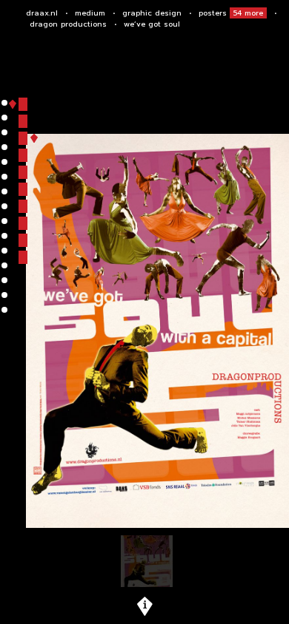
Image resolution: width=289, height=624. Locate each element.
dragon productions (68, 24)
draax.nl (42, 12)
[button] (23, 104)
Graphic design (152, 12)
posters (231, 12)
